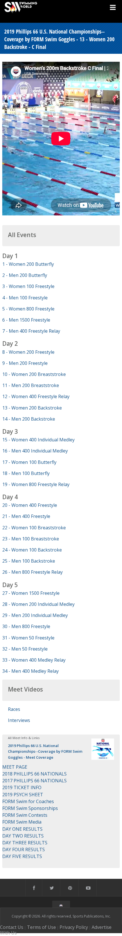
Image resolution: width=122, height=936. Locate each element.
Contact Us (11, 927)
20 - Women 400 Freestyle (29, 505)
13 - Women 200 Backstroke (32, 408)
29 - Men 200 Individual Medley (35, 615)
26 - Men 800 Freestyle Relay (32, 572)
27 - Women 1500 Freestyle (31, 593)
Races (14, 709)
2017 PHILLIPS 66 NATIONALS (34, 780)
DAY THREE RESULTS (24, 843)
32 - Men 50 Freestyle (25, 649)
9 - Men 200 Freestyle (25, 363)
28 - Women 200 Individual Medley (38, 604)
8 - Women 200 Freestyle (28, 352)
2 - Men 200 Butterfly (24, 275)
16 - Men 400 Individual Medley (35, 451)
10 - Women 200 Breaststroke (34, 374)
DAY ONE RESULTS (22, 829)
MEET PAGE (14, 767)
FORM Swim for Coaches (28, 801)
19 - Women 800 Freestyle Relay (36, 484)
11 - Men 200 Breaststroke (30, 385)
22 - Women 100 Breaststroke (34, 527)
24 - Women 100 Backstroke (32, 550)
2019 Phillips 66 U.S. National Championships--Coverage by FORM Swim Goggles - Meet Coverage (45, 751)
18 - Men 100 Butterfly (26, 473)
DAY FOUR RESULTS (23, 849)
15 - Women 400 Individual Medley (38, 440)
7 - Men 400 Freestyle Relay (31, 331)
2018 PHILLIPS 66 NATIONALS (34, 774)
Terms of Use (41, 927)
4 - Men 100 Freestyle (25, 298)
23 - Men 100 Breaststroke (30, 539)
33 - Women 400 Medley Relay (34, 660)
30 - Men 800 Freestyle (26, 626)
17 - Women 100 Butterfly (29, 462)
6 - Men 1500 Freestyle (26, 320)
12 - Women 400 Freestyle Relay (36, 396)
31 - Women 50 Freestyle (28, 638)
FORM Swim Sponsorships (30, 808)
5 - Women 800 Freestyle (28, 309)
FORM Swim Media (21, 822)
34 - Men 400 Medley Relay (30, 671)
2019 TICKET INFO (21, 787)
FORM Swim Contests (24, 815)
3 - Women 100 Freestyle (28, 286)
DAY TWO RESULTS (23, 836)
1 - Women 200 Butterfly (28, 264)
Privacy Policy (74, 927)
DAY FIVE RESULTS (22, 856)
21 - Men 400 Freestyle (26, 516)
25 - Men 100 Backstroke (28, 561)
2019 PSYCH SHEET (22, 794)
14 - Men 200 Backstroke (28, 419)
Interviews (19, 720)
